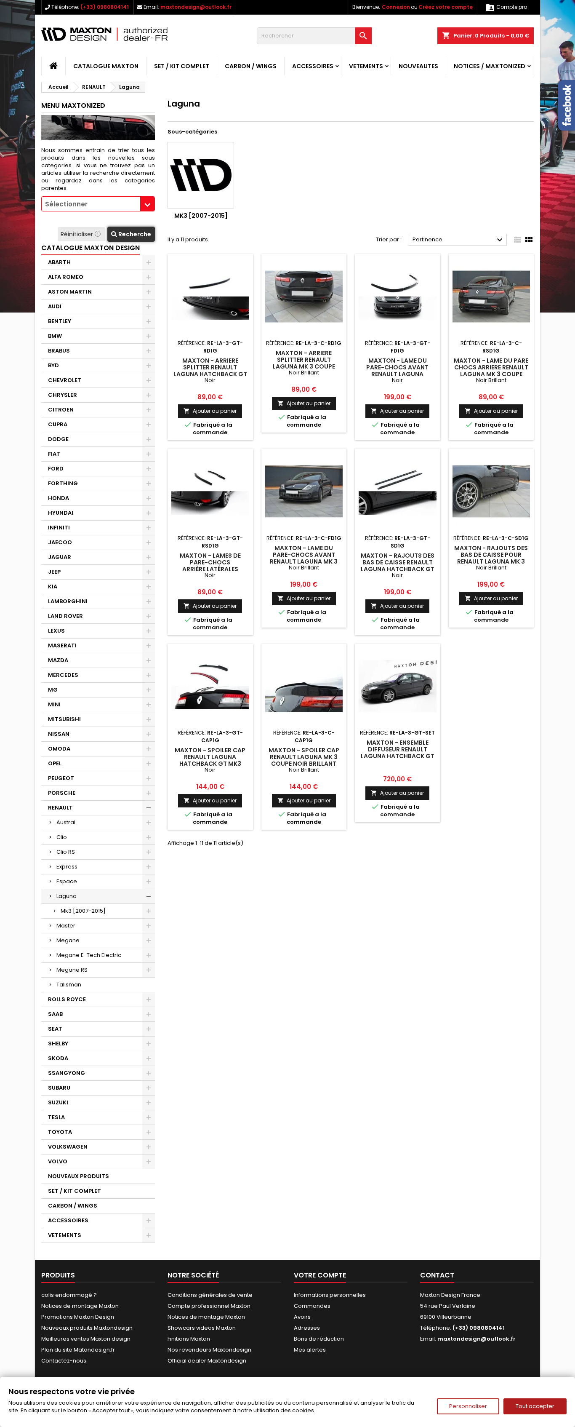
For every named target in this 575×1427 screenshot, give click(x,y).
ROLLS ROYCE (67, 999)
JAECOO (60, 542)
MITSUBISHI (64, 719)
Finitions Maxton (189, 1339)
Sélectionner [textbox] (66, 204)
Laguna (66, 896)
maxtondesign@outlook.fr (196, 7)
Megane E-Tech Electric (88, 955)
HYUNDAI (60, 513)
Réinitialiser (78, 234)
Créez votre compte (445, 7)
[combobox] (98, 203)
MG (53, 690)
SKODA (58, 1058)
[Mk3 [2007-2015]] (201, 175)
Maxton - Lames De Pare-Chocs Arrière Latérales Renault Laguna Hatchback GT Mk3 (210, 569)
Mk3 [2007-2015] (83, 911)
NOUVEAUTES (418, 66)
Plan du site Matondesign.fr (78, 1350)
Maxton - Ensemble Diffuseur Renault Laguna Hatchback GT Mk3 (397, 752)
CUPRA (57, 424)
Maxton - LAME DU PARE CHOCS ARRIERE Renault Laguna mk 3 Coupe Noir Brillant (491, 370)
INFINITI (59, 528)
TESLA (56, 1117)
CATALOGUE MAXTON (105, 66)
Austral (65, 822)
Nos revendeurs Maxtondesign (209, 1350)
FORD (56, 469)
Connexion (396, 7)
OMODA (59, 749)
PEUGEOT (61, 778)
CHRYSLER (62, 395)
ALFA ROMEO (65, 277)
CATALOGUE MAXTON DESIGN (90, 248)
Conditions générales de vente (210, 1295)
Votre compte (320, 1275)
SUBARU (59, 1088)
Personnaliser (468, 1406)
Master (65, 926)
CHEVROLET (64, 380)
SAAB (55, 1014)
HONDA (58, 498)
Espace (66, 881)
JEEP (54, 572)
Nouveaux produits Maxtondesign (87, 1328)
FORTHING (63, 483)
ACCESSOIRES (312, 66)
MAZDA (58, 660)
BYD (53, 365)
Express (66, 867)
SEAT (55, 1029)
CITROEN (61, 410)
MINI (54, 704)
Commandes (312, 1306)
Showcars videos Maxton (202, 1328)
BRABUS (59, 351)
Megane (68, 940)
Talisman (68, 985)
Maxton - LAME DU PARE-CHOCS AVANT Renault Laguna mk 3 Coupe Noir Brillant (304, 558)
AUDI (54, 306)
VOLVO (57, 1161)
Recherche (134, 234)
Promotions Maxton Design (77, 1317)
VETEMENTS (366, 66)
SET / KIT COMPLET (181, 66)
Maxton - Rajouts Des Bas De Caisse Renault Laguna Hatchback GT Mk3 (397, 565)
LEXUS (56, 631)
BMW (55, 336)
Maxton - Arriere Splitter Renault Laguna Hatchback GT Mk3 (210, 370)
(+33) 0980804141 (104, 7)
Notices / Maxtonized (489, 66)
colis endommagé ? (69, 1295)
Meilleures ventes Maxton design (85, 1339)
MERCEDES (63, 675)
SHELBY (58, 1044)
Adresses (307, 1328)
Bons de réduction (319, 1339)
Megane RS (72, 970)
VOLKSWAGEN (68, 1147)
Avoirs (302, 1317)
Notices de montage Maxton (80, 1306)
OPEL (54, 763)
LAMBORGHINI (68, 601)
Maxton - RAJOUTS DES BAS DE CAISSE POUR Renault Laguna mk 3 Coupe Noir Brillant (491, 558)
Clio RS (65, 852)
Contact (437, 1275)
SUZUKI (58, 1102)
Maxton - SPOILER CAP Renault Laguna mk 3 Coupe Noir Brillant (304, 757)
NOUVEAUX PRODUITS (78, 1176)
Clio (61, 837)
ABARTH (59, 262)
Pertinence (459, 240)
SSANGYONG (66, 1073)
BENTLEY (59, 321)
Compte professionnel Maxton (209, 1306)
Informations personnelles (330, 1295)
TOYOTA (60, 1132)
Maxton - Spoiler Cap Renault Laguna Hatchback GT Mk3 (210, 757)
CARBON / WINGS (251, 66)
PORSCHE (61, 793)
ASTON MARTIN (70, 292)
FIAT (54, 454)
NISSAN (58, 734)
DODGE (58, 439)
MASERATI (62, 645)
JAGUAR (59, 557)
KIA (52, 587)
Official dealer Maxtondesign (207, 1361)
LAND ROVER (65, 616)
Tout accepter (535, 1406)
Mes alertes (310, 1350)
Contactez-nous (63, 1361)
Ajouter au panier (210, 410)
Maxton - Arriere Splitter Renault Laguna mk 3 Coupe (304, 360)
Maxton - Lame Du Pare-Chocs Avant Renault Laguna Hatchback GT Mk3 (397, 370)
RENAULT (60, 808)
